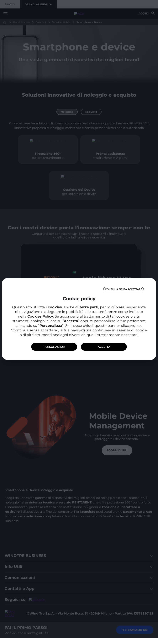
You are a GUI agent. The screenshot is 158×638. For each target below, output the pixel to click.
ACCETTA (104, 347)
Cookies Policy (40, 316)
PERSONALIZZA (54, 347)
